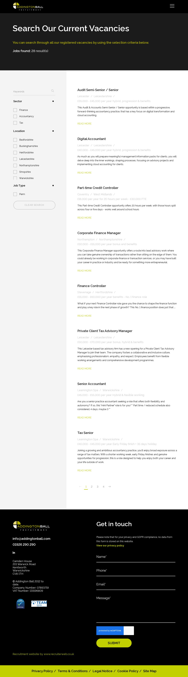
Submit (114, 643)
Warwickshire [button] (26, 178)
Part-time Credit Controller (97, 188)
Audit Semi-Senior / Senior (98, 90)
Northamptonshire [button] (29, 165)
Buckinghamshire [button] (28, 146)
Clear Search (34, 205)
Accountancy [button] (26, 116)
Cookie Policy (127, 671)
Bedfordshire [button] (26, 139)
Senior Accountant (91, 384)
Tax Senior (85, 433)
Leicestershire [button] (26, 159)
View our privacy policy (110, 545)
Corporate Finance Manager (99, 233)
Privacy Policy (42, 671)
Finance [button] (23, 110)
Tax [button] (21, 122)
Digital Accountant (91, 139)
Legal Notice (103, 671)
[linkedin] (14, 552)
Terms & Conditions (73, 671)
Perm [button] (22, 194)
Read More (84, 123)
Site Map (149, 671)
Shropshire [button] (25, 171)
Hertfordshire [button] (26, 152)
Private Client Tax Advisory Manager (104, 331)
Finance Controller (91, 286)
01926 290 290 (24, 544)
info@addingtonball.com (31, 539)
